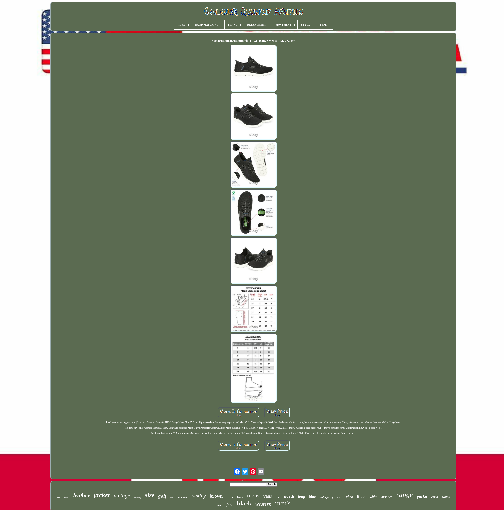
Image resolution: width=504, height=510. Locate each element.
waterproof (326, 497)
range (404, 495)
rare (278, 497)
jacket (102, 495)
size (149, 495)
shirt (58, 498)
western (263, 504)
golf (162, 496)
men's (282, 503)
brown (216, 496)
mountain (183, 497)
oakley (199, 496)
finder (361, 497)
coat (172, 497)
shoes (219, 505)
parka (422, 496)
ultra (349, 497)
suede (66, 497)
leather (81, 495)
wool (339, 497)
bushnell (386, 497)
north (289, 496)
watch (446, 497)
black (244, 503)
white (373, 497)
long (301, 496)
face (229, 505)
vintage (122, 495)
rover (230, 497)
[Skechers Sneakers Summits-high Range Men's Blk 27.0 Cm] (253, 68)
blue (312, 496)
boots (240, 497)
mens (253, 495)
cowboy (137, 497)
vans (267, 496)
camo (434, 497)
